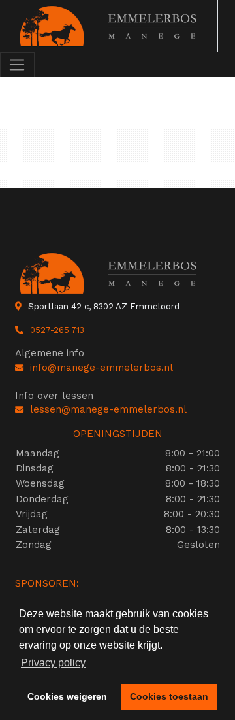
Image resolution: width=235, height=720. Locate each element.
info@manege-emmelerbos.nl (101, 367)
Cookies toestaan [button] (169, 696)
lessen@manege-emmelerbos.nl (108, 409)
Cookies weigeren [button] (67, 696)
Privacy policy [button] (53, 662)
